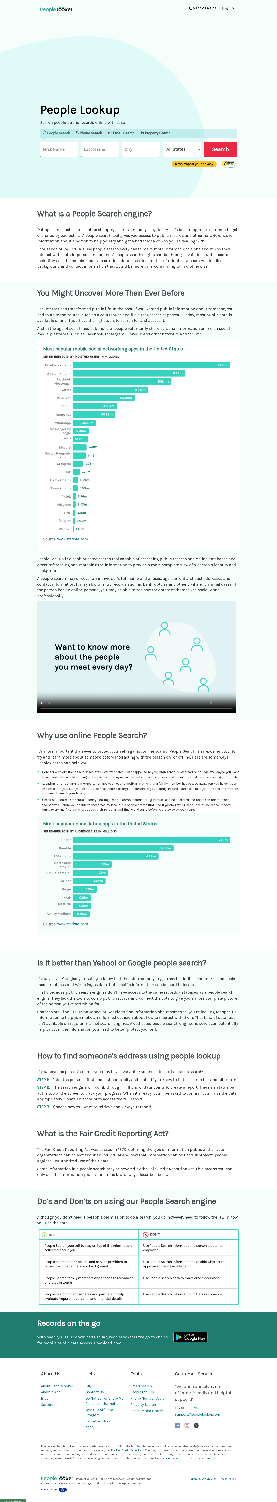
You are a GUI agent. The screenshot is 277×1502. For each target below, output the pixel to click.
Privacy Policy (227, 1478)
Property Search (143, 1404)
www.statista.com (72, 539)
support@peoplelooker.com (197, 1414)
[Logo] (58, 1479)
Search (220, 149)
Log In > (228, 8)
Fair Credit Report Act (130, 1450)
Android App (50, 1392)
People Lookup (142, 1392)
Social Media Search (146, 1411)
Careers (47, 1404)
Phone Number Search (148, 1398)
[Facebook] (177, 1425)
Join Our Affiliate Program (99, 1412)
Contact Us (95, 1392)
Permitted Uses (98, 1421)
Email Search (141, 1386)
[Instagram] (186, 1425)
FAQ (88, 1386)
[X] (196, 1425)
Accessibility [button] (49, 1489)
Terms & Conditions (206, 1458)
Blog (45, 1398)
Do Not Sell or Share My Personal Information (104, 1401)
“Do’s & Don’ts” (175, 1458)
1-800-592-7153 (187, 1408)
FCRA (90, 1427)
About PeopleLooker (57, 1386)
